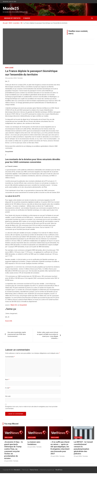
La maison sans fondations (33, 443)
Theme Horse (34, 470)
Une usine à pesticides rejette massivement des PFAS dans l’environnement (17, 334)
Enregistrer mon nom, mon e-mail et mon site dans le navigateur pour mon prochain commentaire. (31, 407)
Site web (8, 396)
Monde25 (11, 8)
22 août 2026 (8, 461)
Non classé (9, 67)
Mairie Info (14, 305)
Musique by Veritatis (12, 18)
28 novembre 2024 (10, 78)
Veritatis (20, 78)
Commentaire (10, 357)
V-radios (26, 18)
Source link (8, 321)
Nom (7, 379)
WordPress (58, 470)
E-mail (7, 388)
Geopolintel (23, 305)
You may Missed (11, 424)
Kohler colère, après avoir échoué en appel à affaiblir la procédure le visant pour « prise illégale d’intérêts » (47, 335)
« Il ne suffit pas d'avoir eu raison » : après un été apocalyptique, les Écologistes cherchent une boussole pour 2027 (60, 448)
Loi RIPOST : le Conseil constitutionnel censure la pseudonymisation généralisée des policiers (83, 448)
